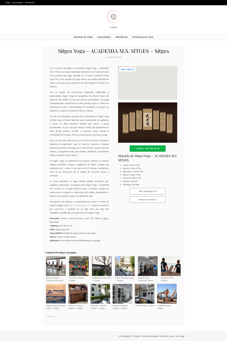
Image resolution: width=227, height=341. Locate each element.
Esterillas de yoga (142, 37)
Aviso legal (180, 336)
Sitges (118, 57)
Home (7, 3)
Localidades (17, 3)
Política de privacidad (150, 336)
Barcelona (51, 316)
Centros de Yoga (83, 37)
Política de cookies (167, 336)
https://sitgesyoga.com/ (80, 205)
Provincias (30, 3)
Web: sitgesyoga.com (148, 191)
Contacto (136, 336)
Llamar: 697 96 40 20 (148, 148)
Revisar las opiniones (148, 199)
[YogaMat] (113, 16)
